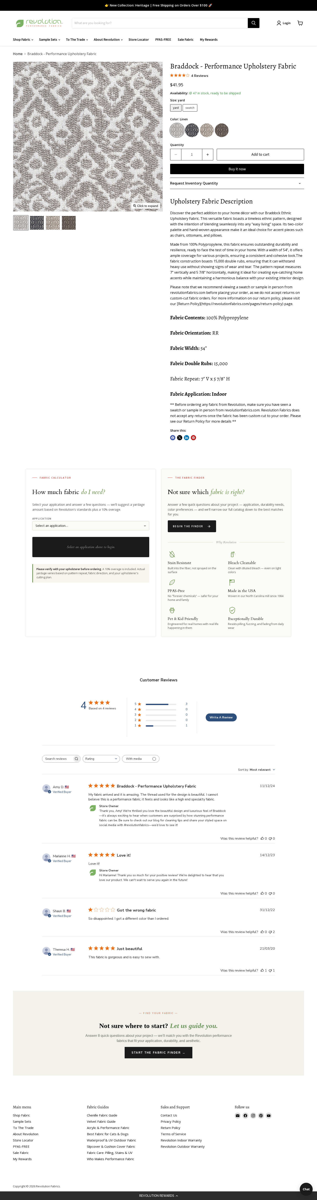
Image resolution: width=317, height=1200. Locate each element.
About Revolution (107, 39)
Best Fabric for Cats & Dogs (108, 1134)
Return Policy (194, 421)
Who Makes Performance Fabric (110, 1159)
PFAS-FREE (163, 39)
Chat (306, 1189)
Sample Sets (48, 39)
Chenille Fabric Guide (102, 1115)
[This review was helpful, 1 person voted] (262, 970)
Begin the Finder (188, 526)
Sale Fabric (185, 39)
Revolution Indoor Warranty (181, 1140)
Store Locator (139, 39)
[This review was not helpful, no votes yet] (270, 838)
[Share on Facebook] (172, 437)
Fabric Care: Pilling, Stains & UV (109, 1152)
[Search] (253, 23)
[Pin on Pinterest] (193, 437)
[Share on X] (179, 437)
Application (42, 518)
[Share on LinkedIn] (186, 437)
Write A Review (221, 717)
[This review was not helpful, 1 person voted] (270, 970)
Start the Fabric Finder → (159, 1052)
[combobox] (101, 759)
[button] (158, 1195)
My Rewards (209, 39)
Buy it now (237, 169)
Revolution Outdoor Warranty (183, 1146)
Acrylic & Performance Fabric (108, 1128)
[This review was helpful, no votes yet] (262, 838)
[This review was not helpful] (270, 932)
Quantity (177, 145)
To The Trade (76, 39)
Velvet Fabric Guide (101, 1121)
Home (18, 54)
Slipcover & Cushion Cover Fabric (111, 1146)
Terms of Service (173, 1134)
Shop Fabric (22, 39)
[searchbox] (57, 758)
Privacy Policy (171, 1121)
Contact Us (169, 1115)
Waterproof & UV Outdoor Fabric (111, 1140)
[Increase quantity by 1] (207, 155)
